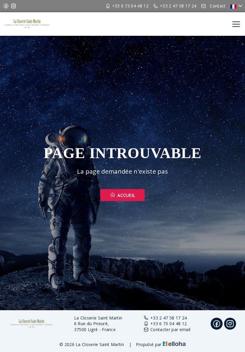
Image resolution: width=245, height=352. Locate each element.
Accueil (125, 195)
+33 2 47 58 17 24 (168, 318)
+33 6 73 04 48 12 (168, 323)
